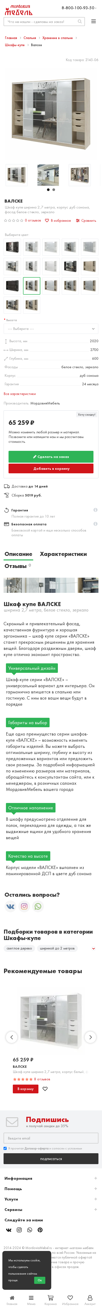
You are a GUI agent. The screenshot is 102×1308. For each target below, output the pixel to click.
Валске (20, 1066)
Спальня (30, 37)
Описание (18, 553)
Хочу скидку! (86, 414)
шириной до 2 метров (57, 947)
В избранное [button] (61, 220)
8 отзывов (42, 1078)
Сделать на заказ (53, 456)
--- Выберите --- (21, 328)
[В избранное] (45, 1088)
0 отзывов (33, 220)
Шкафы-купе (15, 45)
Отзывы (18, 565)
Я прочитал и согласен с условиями (45, 1148)
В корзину (26, 1088)
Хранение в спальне (58, 37)
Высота (11, 320)
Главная (11, 37)
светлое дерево (19, 947)
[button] (95, 509)
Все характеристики (20, 393)
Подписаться (51, 1158)
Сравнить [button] (88, 220)
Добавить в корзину (51, 468)
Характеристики (63, 553)
